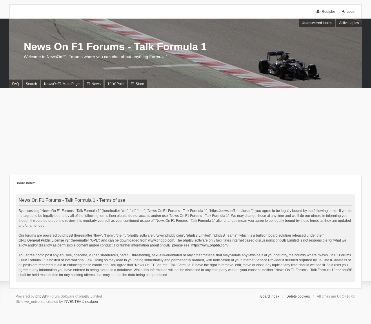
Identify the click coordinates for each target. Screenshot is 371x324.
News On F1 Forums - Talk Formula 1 (115, 47)
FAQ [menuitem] (15, 84)
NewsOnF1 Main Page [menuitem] (62, 84)
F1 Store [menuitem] (137, 84)
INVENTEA (72, 302)
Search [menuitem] (31, 84)
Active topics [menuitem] (349, 23)
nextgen (91, 302)
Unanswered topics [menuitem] (317, 23)
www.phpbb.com (161, 240)
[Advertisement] (185, 131)
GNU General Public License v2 (44, 240)
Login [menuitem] (350, 12)
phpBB (40, 296)
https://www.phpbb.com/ (209, 245)
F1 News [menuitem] (94, 84)
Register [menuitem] (328, 12)
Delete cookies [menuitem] (298, 296)
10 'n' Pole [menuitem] (116, 84)
